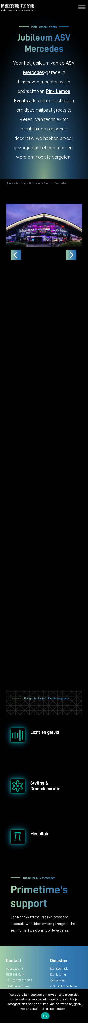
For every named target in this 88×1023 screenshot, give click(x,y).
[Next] (71, 255)
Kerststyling (58, 980)
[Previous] (16, 255)
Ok (45, 1016)
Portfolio (21, 183)
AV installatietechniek (63, 986)
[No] (82, 1005)
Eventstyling (58, 974)
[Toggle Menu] (82, 7)
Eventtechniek (59, 968)
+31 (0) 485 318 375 (19, 980)
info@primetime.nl (18, 986)
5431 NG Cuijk (15, 974)
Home (9, 183)
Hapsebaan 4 (14, 968)
